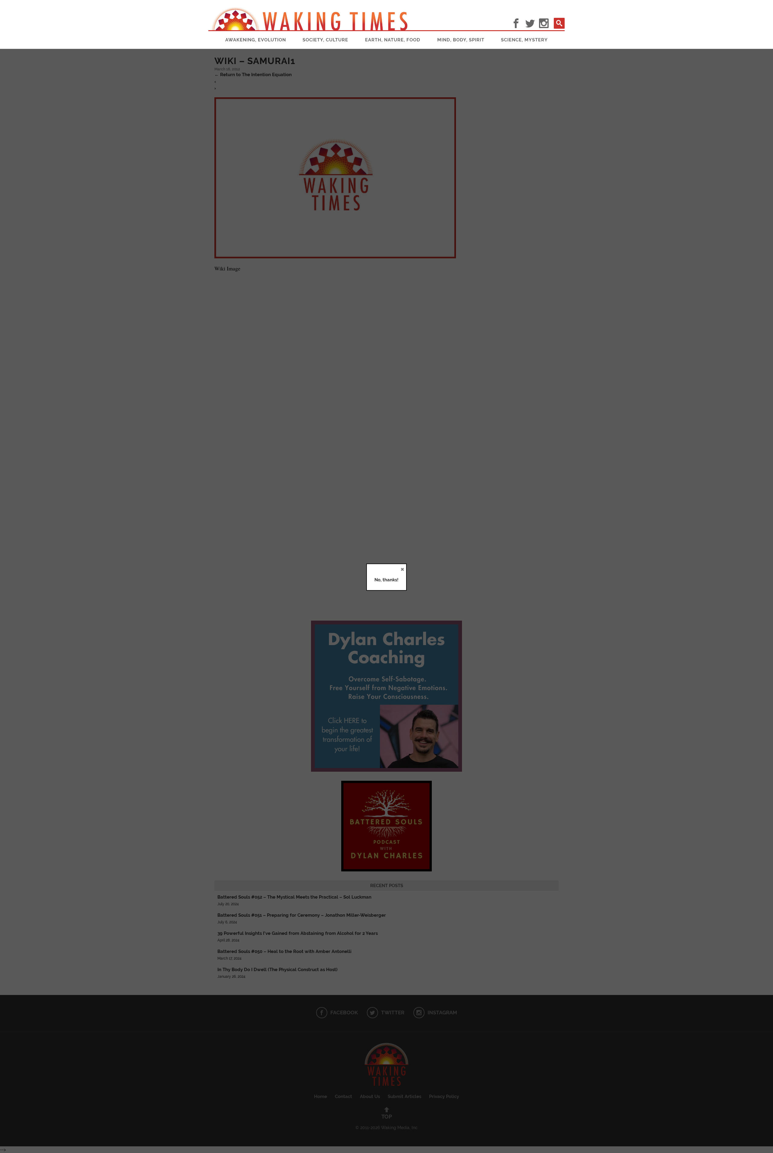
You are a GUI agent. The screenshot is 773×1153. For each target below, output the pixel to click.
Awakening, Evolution (255, 40)
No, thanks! (386, 580)
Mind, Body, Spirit (460, 40)
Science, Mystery (524, 40)
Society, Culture (325, 40)
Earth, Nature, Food (392, 40)
